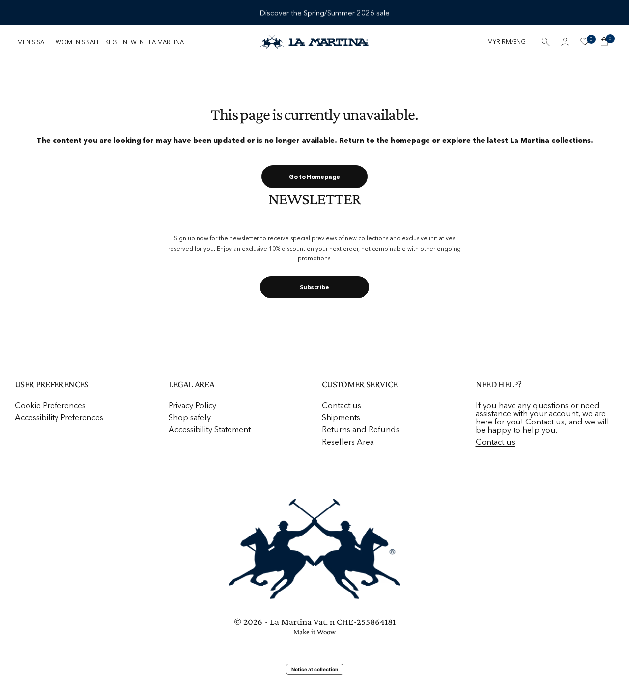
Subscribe (314, 287)
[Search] (545, 42)
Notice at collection (314, 669)
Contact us (341, 405)
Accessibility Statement (210, 429)
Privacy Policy (192, 405)
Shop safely (190, 417)
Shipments (341, 417)
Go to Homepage (314, 176)
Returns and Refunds (361, 429)
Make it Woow (314, 632)
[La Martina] (314, 42)
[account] (565, 42)
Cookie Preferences (50, 405)
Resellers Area (348, 442)
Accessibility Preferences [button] (59, 417)
